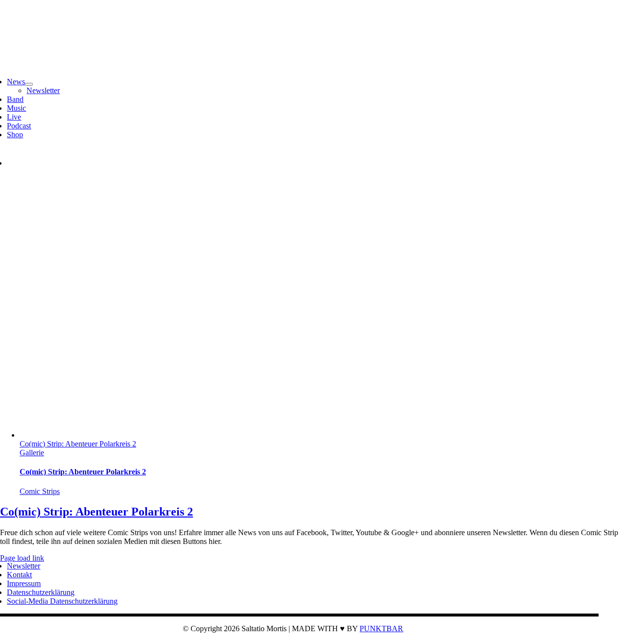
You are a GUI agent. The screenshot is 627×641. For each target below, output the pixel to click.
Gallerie (32, 452)
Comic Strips (40, 491)
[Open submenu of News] (29, 84)
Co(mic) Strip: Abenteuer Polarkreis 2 (78, 444)
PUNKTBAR (381, 628)
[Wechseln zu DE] (16, 163)
